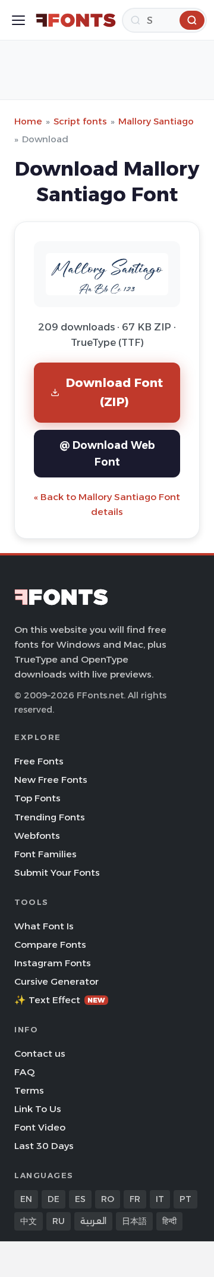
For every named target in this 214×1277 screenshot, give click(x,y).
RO (107, 1199)
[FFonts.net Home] (76, 20)
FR (135, 1199)
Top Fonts (37, 798)
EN (26, 1199)
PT (185, 1199)
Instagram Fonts (52, 963)
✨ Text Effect (59, 1000)
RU (58, 1221)
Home (28, 121)
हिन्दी (169, 1221)
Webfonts (37, 835)
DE (53, 1199)
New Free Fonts (50, 779)
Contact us (39, 1053)
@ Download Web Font (107, 453)
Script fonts (80, 121)
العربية (93, 1221)
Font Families (45, 854)
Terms (29, 1090)
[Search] (192, 20)
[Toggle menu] (18, 20)
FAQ (24, 1072)
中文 (28, 1221)
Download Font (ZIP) (114, 392)
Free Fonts (39, 761)
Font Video (39, 1127)
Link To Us (37, 1108)
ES (80, 1199)
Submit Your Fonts (57, 872)
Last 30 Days (44, 1145)
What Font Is (44, 926)
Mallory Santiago (156, 121)
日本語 (134, 1221)
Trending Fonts (49, 817)
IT (160, 1199)
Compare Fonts (50, 944)
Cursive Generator (56, 981)
